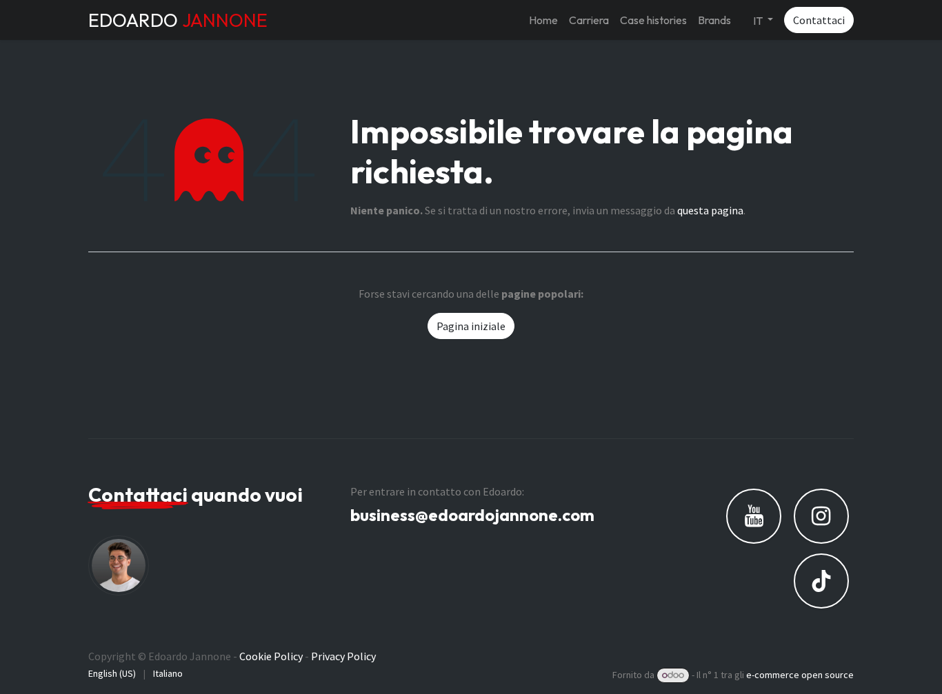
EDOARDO (178, 20)
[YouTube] (753, 516)
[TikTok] (821, 581)
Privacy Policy (343, 656)
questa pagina (710, 210)
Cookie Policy (271, 656)
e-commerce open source (800, 675)
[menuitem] (543, 20)
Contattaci (819, 20)
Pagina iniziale (471, 326)
